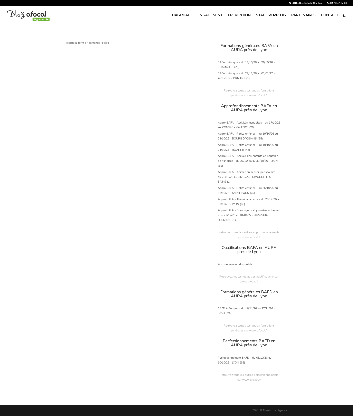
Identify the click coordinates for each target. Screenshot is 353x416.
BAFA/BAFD (182, 16)
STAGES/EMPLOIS (271, 16)
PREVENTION (239, 16)
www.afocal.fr (258, 95)
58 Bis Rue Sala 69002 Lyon (307, 3)
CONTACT (329, 16)
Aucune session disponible (235, 264)
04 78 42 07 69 (338, 3)
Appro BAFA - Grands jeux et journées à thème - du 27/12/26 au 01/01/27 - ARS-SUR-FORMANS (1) (248, 215)
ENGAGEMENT (210, 16)
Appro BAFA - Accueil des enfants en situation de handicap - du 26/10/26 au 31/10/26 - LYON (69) (248, 161)
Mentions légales (275, 410)
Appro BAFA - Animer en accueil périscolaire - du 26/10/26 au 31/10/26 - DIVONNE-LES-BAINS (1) (247, 177)
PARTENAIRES (303, 16)
